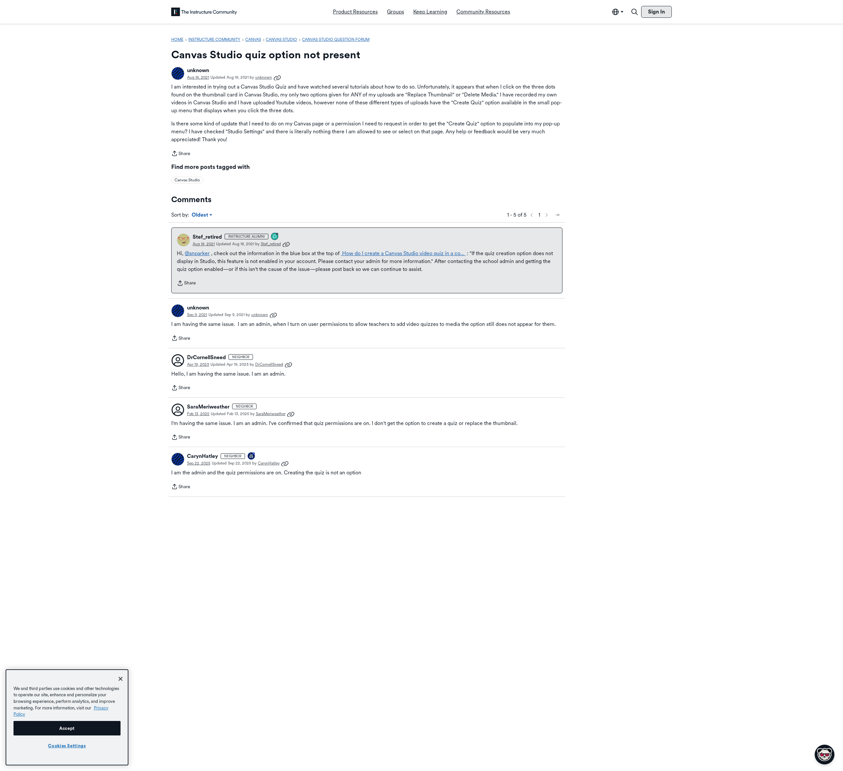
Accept (67, 728)
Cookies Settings (67, 745)
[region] (67, 717)
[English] (204, 12)
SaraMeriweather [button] (208, 407)
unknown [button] (198, 70)
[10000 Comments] (275, 237)
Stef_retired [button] (207, 237)
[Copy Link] (277, 77)
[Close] (120, 679)
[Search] (634, 12)
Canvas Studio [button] (187, 180)
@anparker (197, 253)
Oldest (200, 215)
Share (180, 154)
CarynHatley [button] (202, 456)
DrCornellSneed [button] (206, 357)
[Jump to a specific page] (557, 215)
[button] (177, 73)
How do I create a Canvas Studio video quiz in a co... (403, 253)
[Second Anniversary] (252, 456)
